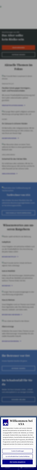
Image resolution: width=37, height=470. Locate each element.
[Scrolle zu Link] (5, 422)
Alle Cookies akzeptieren (17, 462)
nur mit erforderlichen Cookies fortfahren (18, 456)
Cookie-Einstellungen (17, 451)
